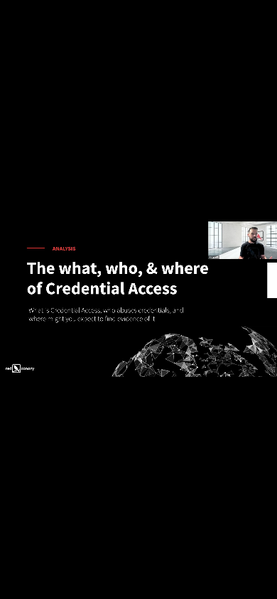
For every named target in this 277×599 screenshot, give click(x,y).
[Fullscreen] (263, 587)
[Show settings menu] (234, 587)
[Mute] (206, 587)
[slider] (129, 587)
